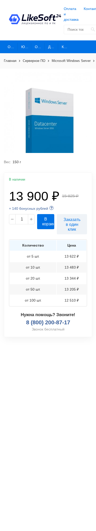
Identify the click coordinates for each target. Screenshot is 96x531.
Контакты (67, 47)
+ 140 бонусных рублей (28, 208)
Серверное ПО (34, 61)
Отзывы (40, 47)
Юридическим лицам (26, 47)
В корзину (48, 221)
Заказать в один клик (71, 224)
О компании (13, 47)
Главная (10, 61)
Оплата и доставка (71, 14)
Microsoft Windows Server (71, 61)
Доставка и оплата (53, 47)
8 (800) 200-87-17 (48, 322)
